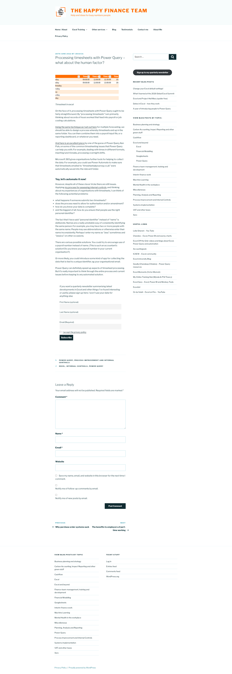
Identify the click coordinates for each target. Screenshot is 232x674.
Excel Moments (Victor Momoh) (146, 272)
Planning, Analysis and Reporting (147, 195)
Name (59, 433)
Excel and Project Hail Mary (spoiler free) (150, 98)
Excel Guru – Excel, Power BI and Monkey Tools (153, 282)
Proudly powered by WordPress (82, 667)
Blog (114, 29)
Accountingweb (139, 249)
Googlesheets (142, 156)
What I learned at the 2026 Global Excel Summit (153, 93)
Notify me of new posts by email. (71, 498)
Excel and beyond (140, 142)
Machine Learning (140, 180)
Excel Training (78, 29)
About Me (157, 29)
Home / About (61, 29)
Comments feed (113, 571)
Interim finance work (142, 174)
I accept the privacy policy (74, 332)
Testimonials (127, 29)
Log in (108, 561)
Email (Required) (67, 322)
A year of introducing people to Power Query (152, 108)
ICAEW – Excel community (144, 254)
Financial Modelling (144, 151)
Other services (98, 29)
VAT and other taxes (141, 210)
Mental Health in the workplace (146, 185)
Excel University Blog (142, 259)
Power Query (66, 360)
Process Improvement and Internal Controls (152, 200)
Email (59, 447)
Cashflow (137, 137)
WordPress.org (112, 576)
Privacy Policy (61, 36)
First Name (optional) (69, 302)
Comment (61, 397)
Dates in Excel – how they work (146, 103)
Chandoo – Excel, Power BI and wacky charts (152, 236)
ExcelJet (136, 287)
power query (96, 366)
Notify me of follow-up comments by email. (76, 488)
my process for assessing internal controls (85, 187)
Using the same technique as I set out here (76, 127)
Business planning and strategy (146, 124)
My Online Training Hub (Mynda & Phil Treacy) (152, 277)
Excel (138, 146)
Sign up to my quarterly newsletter (152, 72)
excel (62, 366)
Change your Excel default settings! (148, 88)
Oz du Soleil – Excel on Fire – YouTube (149, 292)
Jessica (79, 54)
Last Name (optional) (69, 312)
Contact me (143, 29)
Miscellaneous (139, 190)
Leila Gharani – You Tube (143, 231)
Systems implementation (144, 205)
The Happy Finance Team (109, 11)
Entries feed (111, 566)
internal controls (77, 366)
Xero (135, 215)
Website (59, 461)
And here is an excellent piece (70, 143)
